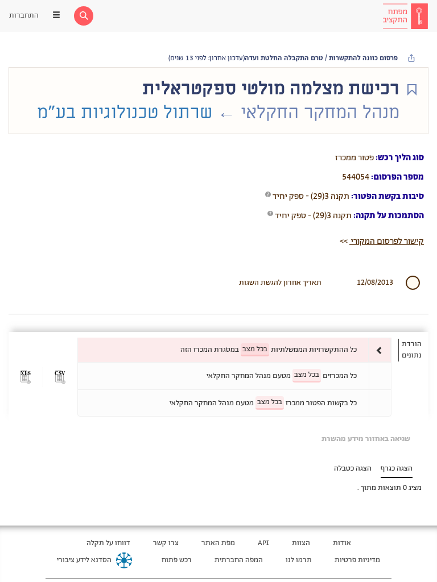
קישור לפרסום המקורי (386, 241)
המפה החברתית (239, 560)
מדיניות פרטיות (357, 560)
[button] (60, 377)
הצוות (301, 543)
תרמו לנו (299, 560)
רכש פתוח (177, 560)
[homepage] (405, 16)
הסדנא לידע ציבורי (84, 560)
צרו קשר (166, 543)
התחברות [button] (24, 15)
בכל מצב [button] (254, 349)
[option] (234, 350)
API (263, 543)
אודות (342, 543)
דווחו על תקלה (108, 543)
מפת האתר (218, 543)
